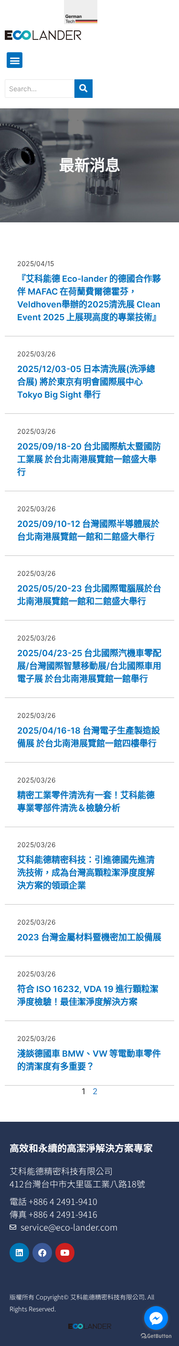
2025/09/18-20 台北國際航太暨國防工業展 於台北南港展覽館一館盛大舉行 (89, 459)
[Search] (83, 88)
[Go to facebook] (156, 1318)
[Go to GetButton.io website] (156, 1336)
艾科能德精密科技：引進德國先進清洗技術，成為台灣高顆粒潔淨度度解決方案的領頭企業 (86, 872)
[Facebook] (42, 1252)
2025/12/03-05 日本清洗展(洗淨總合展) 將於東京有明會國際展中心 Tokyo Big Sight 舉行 (86, 382)
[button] (14, 60)
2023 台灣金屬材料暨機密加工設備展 (89, 937)
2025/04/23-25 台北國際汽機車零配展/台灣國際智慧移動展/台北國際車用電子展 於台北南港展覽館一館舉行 (89, 666)
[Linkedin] (19, 1252)
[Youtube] (65, 1252)
